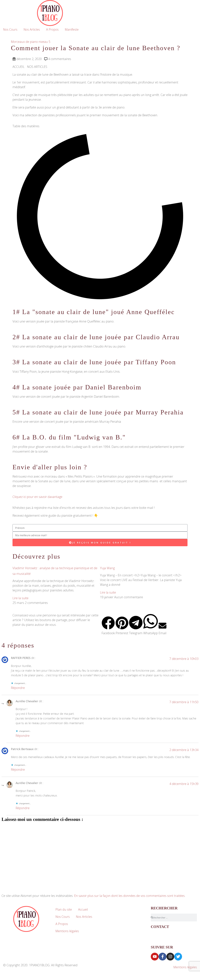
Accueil (83, 909)
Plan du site (63, 909)
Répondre (18, 688)
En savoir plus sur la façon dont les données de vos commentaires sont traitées (129, 896)
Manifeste (72, 29)
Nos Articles (32, 29)
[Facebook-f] (162, 956)
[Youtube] (155, 956)
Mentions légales (67, 931)
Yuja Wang (107, 568)
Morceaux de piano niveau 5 (30, 42)
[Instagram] (170, 956)
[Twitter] (178, 956)
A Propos (52, 29)
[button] (108, 625)
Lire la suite (20, 598)
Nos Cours (10, 29)
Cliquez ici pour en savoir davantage (37, 497)
